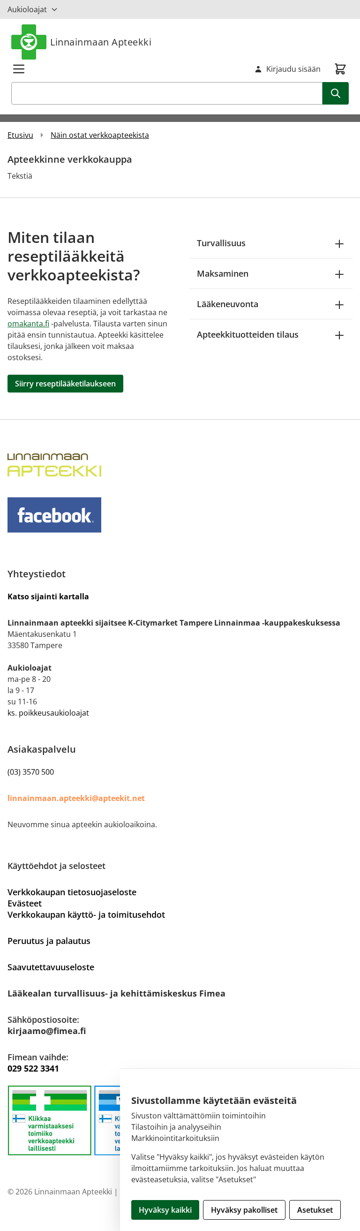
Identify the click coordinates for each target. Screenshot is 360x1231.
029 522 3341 (33, 1068)
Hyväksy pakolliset (244, 1210)
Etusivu (20, 135)
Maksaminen (222, 273)
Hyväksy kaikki (165, 1210)
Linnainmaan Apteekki (100, 42)
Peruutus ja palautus (49, 940)
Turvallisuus (221, 243)
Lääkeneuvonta (227, 304)
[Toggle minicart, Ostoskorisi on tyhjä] (340, 68)
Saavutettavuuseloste (51, 967)
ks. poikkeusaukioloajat (48, 713)
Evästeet (25, 903)
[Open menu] (18, 68)
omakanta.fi (28, 323)
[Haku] (335, 93)
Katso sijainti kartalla (48, 596)
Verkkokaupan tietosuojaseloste (72, 892)
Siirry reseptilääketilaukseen (65, 383)
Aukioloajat (27, 9)
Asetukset (315, 1210)
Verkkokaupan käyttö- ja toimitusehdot (86, 914)
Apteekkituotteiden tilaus (248, 334)
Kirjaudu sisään (293, 69)
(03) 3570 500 (31, 772)
